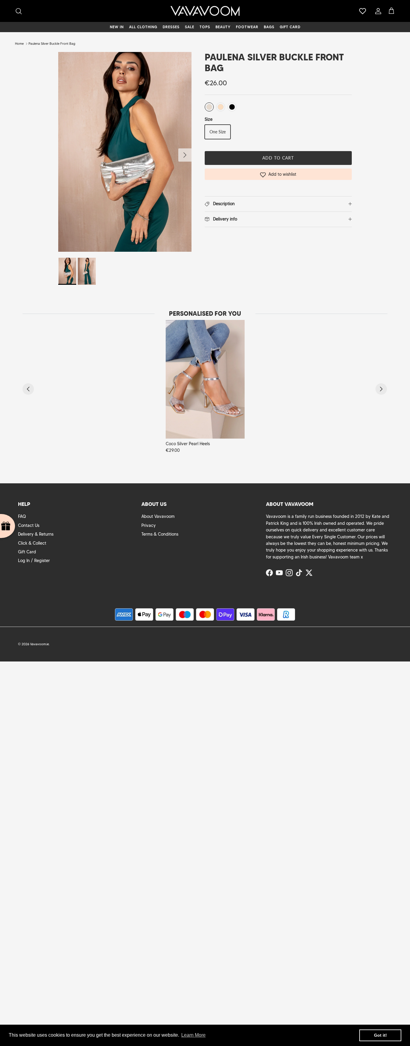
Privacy (148, 525)
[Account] (377, 11)
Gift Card (27, 552)
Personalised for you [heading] (205, 313)
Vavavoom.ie (39, 644)
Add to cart (278, 157)
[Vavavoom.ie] (205, 11)
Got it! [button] (380, 1035)
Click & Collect (32, 543)
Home (19, 43)
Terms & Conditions (159, 534)
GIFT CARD (290, 27)
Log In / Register (34, 560)
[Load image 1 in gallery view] (124, 152)
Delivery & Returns (35, 534)
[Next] (381, 389)
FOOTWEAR (247, 27)
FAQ (22, 516)
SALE (189, 27)
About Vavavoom (158, 516)
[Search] (18, 11)
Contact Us (28, 525)
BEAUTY (223, 27)
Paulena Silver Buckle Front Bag (52, 43)
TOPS (205, 27)
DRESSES (171, 27)
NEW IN (117, 27)
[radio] (209, 106)
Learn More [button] (193, 1035)
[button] (278, 174)
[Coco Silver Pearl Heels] (205, 379)
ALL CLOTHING (143, 27)
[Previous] (28, 389)
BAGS (269, 27)
